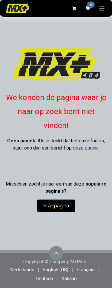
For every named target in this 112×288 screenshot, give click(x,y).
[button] (56, 253)
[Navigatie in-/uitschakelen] (102, 8)
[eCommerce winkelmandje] (73, 8)
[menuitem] (22, 269)
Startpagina (56, 205)
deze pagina (86, 148)
